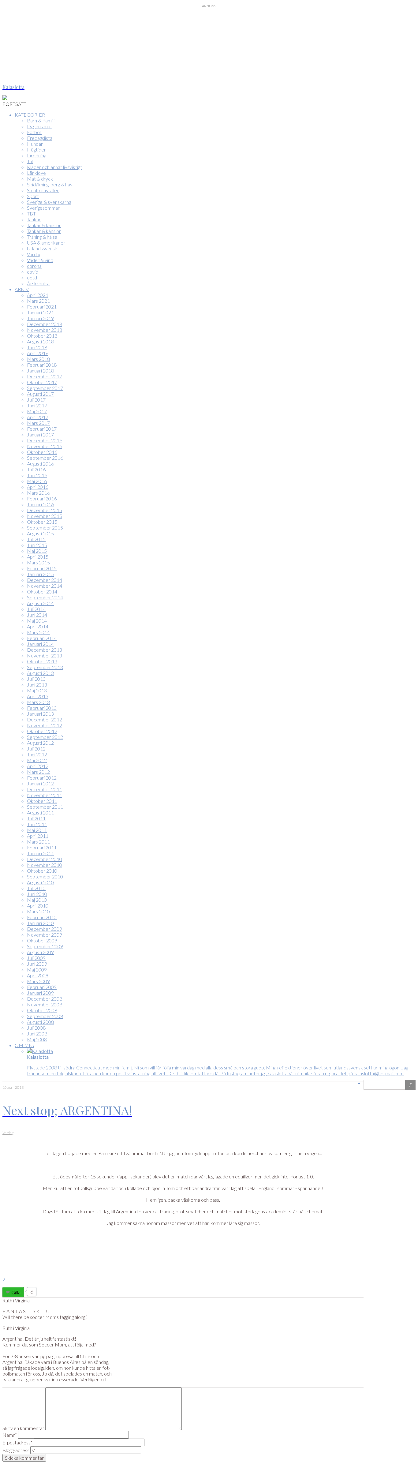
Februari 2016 (42, 498)
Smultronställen (43, 190)
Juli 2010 (36, 888)
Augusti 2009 (40, 952)
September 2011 (45, 807)
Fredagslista (39, 138)
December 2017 (44, 376)
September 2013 (45, 667)
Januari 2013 (40, 714)
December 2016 (44, 440)
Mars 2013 (38, 702)
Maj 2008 (37, 1039)
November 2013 (44, 655)
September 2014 (45, 597)
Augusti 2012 (40, 743)
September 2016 (45, 458)
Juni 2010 (37, 894)
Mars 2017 (38, 423)
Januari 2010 (40, 923)
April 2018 (37, 353)
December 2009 (44, 929)
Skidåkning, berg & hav (50, 184)
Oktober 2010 (42, 871)
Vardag (34, 254)
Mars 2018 (38, 359)
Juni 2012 (37, 754)
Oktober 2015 (42, 522)
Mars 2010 (38, 911)
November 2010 (44, 865)
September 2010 (45, 876)
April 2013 (37, 696)
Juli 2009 (36, 958)
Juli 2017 (36, 400)
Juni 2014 (37, 615)
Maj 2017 (37, 411)
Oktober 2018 (42, 336)
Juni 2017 (37, 405)
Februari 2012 (42, 778)
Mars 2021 (38, 301)
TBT (31, 213)
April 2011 (37, 836)
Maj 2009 (37, 969)
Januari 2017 (40, 434)
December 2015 (44, 510)
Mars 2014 (38, 632)
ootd (32, 277)
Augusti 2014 (40, 603)
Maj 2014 (37, 620)
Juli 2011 (36, 818)
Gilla (16, 1292)
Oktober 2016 (42, 452)
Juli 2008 (36, 1028)
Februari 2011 (42, 847)
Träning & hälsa (42, 237)
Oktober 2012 (42, 731)
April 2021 (37, 295)
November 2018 (44, 330)
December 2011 (44, 789)
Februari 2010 (42, 917)
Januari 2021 (40, 312)
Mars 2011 (38, 841)
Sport (33, 196)
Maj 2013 (37, 690)
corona (34, 266)
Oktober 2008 (42, 1010)
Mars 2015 (38, 562)
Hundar (35, 144)
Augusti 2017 (40, 394)
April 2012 (37, 766)
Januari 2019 (40, 318)
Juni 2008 (37, 1033)
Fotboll (34, 132)
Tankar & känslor (44, 225)
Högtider (36, 149)
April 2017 (37, 417)
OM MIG (24, 1045)
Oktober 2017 (42, 382)
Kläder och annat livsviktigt (54, 167)
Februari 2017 (42, 429)
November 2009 (44, 935)
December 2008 (44, 999)
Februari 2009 (42, 987)
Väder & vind (40, 260)
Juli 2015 (36, 539)
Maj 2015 (37, 551)
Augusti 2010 (40, 882)
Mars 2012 (38, 772)
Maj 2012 (37, 760)
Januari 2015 (40, 574)
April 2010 (37, 905)
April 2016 (37, 487)
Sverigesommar (43, 208)
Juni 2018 (37, 347)
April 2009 (37, 975)
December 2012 (44, 719)
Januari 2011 (40, 853)
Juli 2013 (36, 679)
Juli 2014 (36, 609)
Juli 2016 (36, 469)
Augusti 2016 (40, 463)
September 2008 (45, 1016)
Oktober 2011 (42, 801)
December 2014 (44, 580)
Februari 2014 (42, 638)
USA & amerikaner (46, 242)
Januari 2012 (40, 783)
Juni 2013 (37, 684)
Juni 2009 (37, 964)
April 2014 (37, 626)
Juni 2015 (37, 545)
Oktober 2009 (42, 940)
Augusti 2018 (40, 341)
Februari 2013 (42, 708)
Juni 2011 (37, 824)
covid (32, 272)
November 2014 (44, 586)
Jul (30, 161)
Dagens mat (39, 126)
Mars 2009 (38, 981)
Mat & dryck (40, 179)
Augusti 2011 (40, 812)
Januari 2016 (40, 504)
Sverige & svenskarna (49, 202)
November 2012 (44, 725)
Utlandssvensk (42, 248)
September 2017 (45, 388)
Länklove (36, 173)
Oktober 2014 (42, 591)
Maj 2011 (37, 830)
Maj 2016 (37, 481)
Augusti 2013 (40, 673)
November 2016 (44, 446)
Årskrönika (38, 283)
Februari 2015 (42, 568)
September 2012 (45, 737)
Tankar (34, 219)
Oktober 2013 (42, 661)
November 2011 (44, 795)
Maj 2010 (37, 900)
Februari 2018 (42, 365)
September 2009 (45, 946)
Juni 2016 (37, 475)
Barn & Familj (40, 120)
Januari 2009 (40, 993)
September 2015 (45, 527)
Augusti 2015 (40, 533)
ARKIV (22, 289)
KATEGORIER (30, 115)
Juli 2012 (36, 748)
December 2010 (44, 859)
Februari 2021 (42, 306)
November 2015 (44, 516)
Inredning (36, 155)
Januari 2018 (40, 370)
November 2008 (44, 1004)
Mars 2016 (38, 493)
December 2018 (44, 324)
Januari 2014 (40, 644)
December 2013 (44, 650)
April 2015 (37, 557)
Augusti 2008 (40, 1022)
